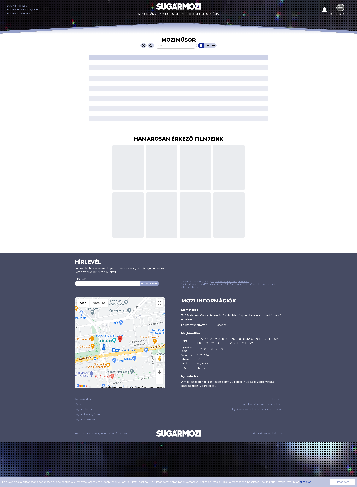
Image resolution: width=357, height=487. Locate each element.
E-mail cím (80, 279)
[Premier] (151, 45)
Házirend (276, 399)
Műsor (143, 13)
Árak (154, 13)
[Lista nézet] (213, 45)
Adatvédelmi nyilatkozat (266, 433)
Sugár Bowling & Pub (22, 9)
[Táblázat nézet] (201, 45)
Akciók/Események (173, 13)
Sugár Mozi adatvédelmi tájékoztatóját (230, 281)
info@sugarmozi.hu (197, 324)
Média (214, 13)
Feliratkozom (149, 283)
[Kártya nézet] (207, 45)
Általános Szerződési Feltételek (262, 404)
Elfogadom (342, 482)
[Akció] (143, 45)
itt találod (306, 482)
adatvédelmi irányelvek (248, 284)
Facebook (222, 324)
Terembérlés (198, 13)
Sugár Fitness (17, 5)
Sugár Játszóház (19, 13)
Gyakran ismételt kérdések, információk (257, 409)
